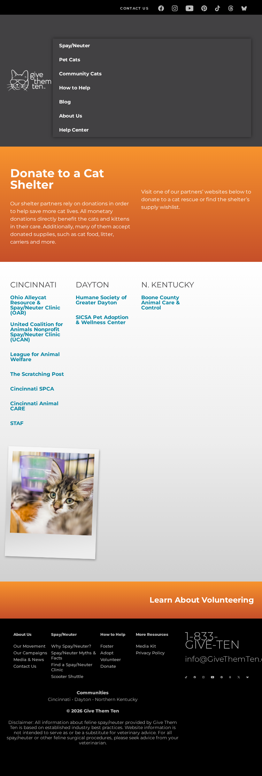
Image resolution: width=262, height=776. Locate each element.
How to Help (74, 88)
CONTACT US (134, 8)
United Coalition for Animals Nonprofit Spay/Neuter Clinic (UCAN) (36, 332)
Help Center (74, 130)
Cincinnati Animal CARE (34, 406)
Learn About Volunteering (202, 600)
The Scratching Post (37, 374)
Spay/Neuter (74, 45)
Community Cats (80, 74)
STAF (16, 423)
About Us (70, 116)
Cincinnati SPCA (32, 389)
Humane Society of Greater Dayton (101, 300)
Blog (65, 102)
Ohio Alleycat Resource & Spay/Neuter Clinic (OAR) (35, 305)
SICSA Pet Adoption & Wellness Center (102, 319)
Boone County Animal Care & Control (160, 302)
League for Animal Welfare (35, 356)
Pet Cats (69, 60)
